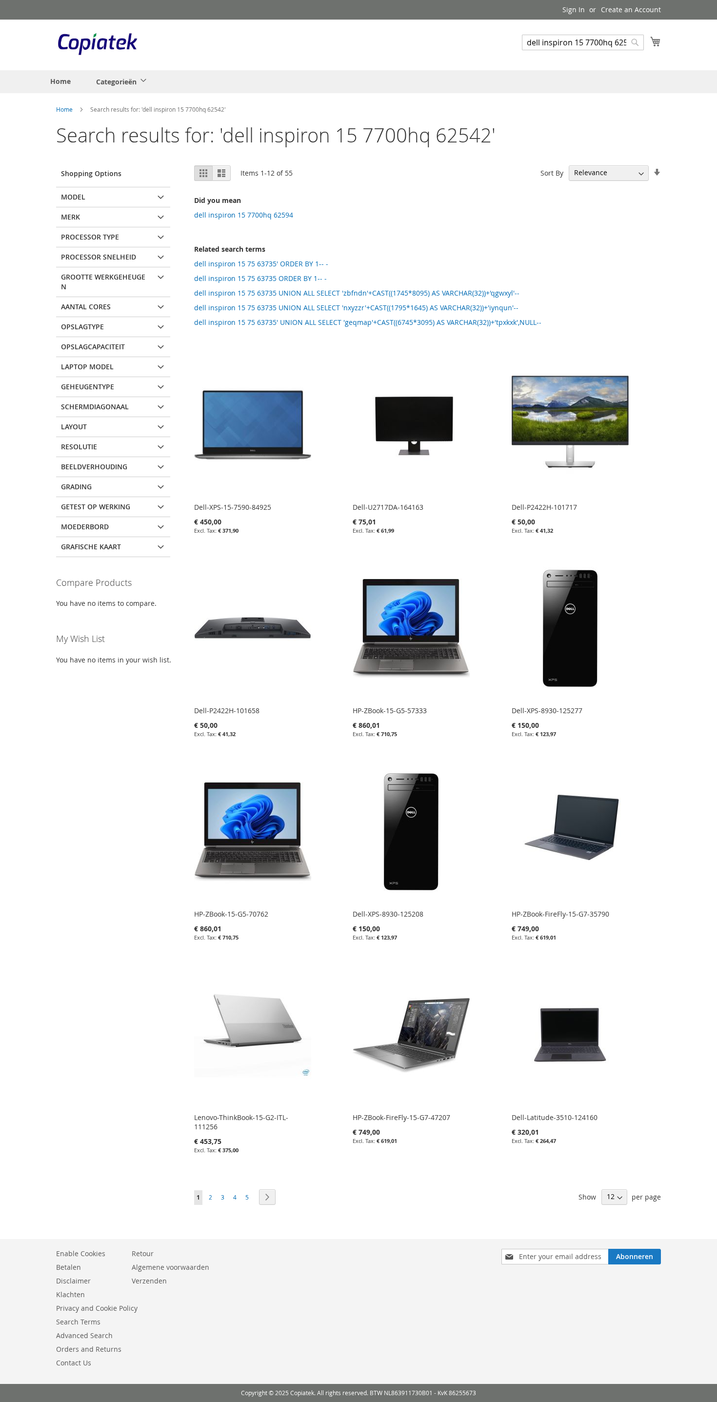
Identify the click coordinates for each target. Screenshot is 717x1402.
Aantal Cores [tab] (86, 306)
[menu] (100, 81)
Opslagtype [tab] (82, 326)
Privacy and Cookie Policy (97, 1308)
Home (65, 109)
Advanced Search (84, 1335)
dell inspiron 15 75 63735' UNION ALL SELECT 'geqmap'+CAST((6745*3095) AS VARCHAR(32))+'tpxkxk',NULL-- (367, 322)
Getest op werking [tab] (95, 506)
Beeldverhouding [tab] (94, 466)
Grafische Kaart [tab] (91, 546)
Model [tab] (73, 196)
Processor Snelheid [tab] (98, 256)
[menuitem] (118, 81)
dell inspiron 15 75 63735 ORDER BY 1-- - (260, 278)
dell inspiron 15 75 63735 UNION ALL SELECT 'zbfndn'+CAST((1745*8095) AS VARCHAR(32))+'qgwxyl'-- (356, 293)
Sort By (551, 172)
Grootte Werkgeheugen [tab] (103, 281)
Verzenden (149, 1280)
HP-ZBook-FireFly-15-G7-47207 (401, 1117)
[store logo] (97, 44)
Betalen (68, 1267)
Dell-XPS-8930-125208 (388, 914)
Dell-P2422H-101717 (544, 507)
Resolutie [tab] (79, 446)
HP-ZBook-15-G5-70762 (231, 914)
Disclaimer (73, 1280)
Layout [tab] (74, 426)
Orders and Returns (88, 1349)
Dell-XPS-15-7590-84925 (232, 507)
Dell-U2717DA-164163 (388, 507)
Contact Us (73, 1362)
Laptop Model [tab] (87, 366)
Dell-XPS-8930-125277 (547, 710)
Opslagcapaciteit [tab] (93, 346)
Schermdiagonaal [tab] (95, 406)
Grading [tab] (76, 486)
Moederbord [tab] (85, 526)
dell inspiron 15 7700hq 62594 (243, 215)
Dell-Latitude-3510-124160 (555, 1117)
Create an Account (631, 9)
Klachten (70, 1294)
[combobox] (583, 42)
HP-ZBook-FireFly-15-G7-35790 (560, 914)
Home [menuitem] (60, 81)
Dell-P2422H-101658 (226, 710)
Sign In (573, 9)
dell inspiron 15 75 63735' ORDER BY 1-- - (261, 263)
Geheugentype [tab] (87, 386)
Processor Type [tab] (90, 236)
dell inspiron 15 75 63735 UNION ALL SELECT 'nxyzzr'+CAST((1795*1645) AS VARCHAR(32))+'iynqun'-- (356, 307)
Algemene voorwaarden (170, 1267)
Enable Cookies (80, 1253)
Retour (143, 1253)
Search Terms (78, 1321)
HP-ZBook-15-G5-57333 (390, 710)
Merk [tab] (70, 216)
